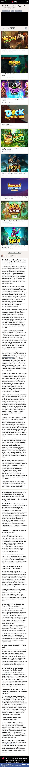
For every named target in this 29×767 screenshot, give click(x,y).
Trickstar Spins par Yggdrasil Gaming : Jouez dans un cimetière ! (14, 246)
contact (23, 760)
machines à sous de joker (8, 357)
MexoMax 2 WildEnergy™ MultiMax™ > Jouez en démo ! (13, 74)
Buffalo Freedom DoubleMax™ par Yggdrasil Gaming (14, 196)
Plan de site (15, 758)
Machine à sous (18, 10)
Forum (9, 758)
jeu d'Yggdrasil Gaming (9, 743)
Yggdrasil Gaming (6, 10)
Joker (12, 10)
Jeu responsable (23, 758)
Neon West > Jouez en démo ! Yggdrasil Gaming (13, 50)
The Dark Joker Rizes (20, 609)
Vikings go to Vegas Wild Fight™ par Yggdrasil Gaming (13, 99)
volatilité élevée (7, 673)
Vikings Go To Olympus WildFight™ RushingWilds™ (14, 173)
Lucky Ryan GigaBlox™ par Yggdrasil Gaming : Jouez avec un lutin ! (13, 148)
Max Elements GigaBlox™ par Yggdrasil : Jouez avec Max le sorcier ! (14, 221)
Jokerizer (11, 358)
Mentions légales (9, 760)
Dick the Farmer (6, 124)
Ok (27, 764)
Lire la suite (24, 764)
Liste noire (17, 760)
